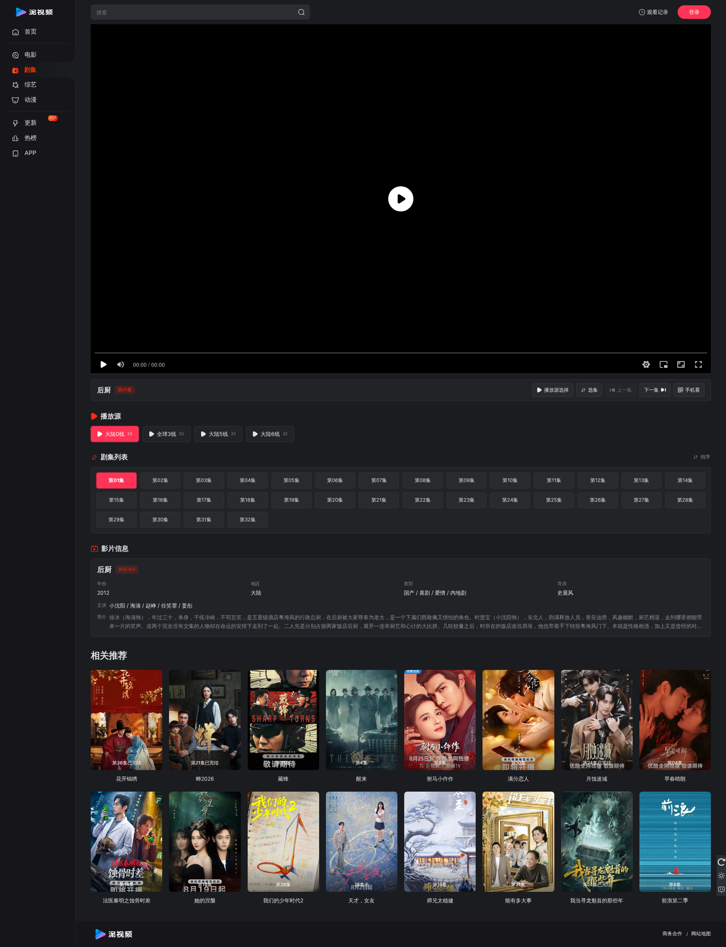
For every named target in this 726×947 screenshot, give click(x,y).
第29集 (116, 519)
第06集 (335, 480)
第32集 (248, 519)
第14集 (685, 480)
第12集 (597, 480)
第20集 (335, 500)
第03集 (204, 480)
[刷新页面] (721, 862)
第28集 (685, 500)
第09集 (467, 480)
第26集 (598, 500)
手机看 (692, 390)
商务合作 (672, 933)
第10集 (510, 480)
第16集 (160, 500)
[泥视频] (34, 12)
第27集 (641, 500)
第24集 (510, 500)
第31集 (203, 519)
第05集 (291, 480)
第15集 (116, 500)
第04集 (248, 480)
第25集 (554, 500)
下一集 (651, 390)
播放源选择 (556, 390)
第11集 (554, 480)
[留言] (721, 889)
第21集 (378, 500)
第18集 (247, 500)
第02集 (160, 480)
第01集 (116, 480)
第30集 (160, 519)
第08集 (423, 480)
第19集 (291, 500)
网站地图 (701, 933)
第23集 (467, 500)
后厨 (104, 390)
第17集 (204, 500)
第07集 (379, 480)
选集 (593, 390)
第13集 (641, 480)
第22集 (423, 500)
